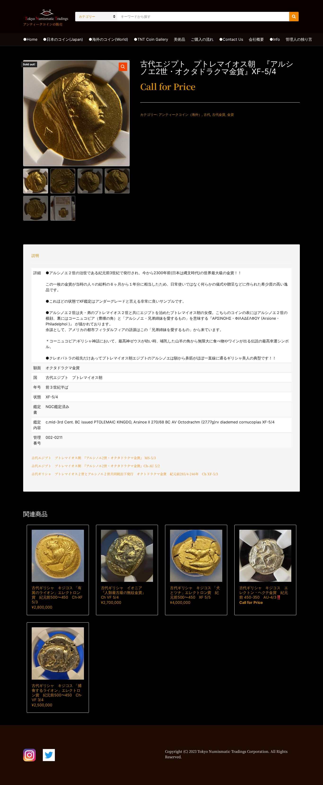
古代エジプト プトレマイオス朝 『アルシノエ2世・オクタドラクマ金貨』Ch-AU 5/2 (95, 465)
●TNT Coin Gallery (151, 39)
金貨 (230, 114)
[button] (123, 67)
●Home (30, 39)
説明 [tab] (35, 255)
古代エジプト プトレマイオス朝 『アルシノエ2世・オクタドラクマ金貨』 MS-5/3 (93, 457)
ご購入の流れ (202, 39)
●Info (275, 39)
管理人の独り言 (299, 39)
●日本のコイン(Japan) (63, 39)
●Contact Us (231, 39)
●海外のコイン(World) (108, 39)
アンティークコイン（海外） (180, 114)
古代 (207, 114)
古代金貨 (218, 114)
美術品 (179, 39)
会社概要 (256, 39)
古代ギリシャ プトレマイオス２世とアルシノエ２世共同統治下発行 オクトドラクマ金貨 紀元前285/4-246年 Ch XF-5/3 (124, 473)
